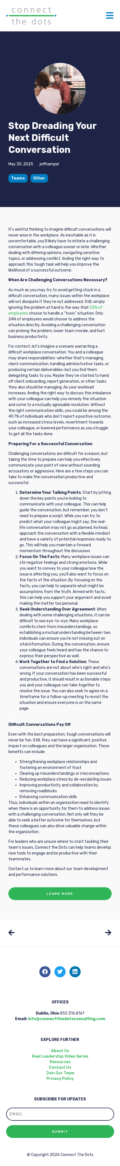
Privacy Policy (60, 1078)
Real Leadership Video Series (60, 1056)
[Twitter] (60, 971)
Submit (60, 1131)
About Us (60, 1050)
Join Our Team (60, 1073)
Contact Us (60, 1067)
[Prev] (34, 933)
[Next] (86, 933)
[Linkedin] (75, 971)
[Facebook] (45, 971)
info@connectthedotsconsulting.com (66, 1018)
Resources (60, 1062)
